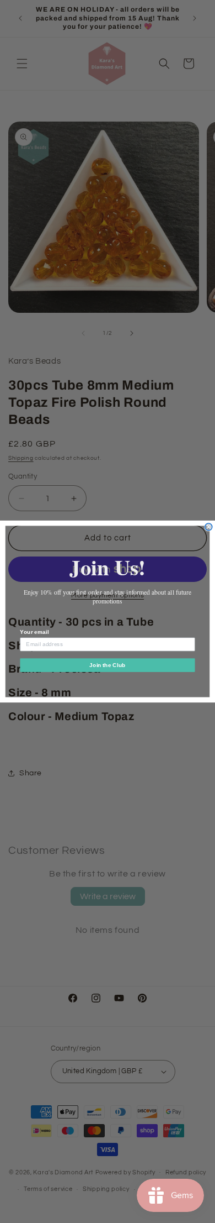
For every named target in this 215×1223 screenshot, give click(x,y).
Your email (34, 632)
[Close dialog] (208, 527)
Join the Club (107, 665)
